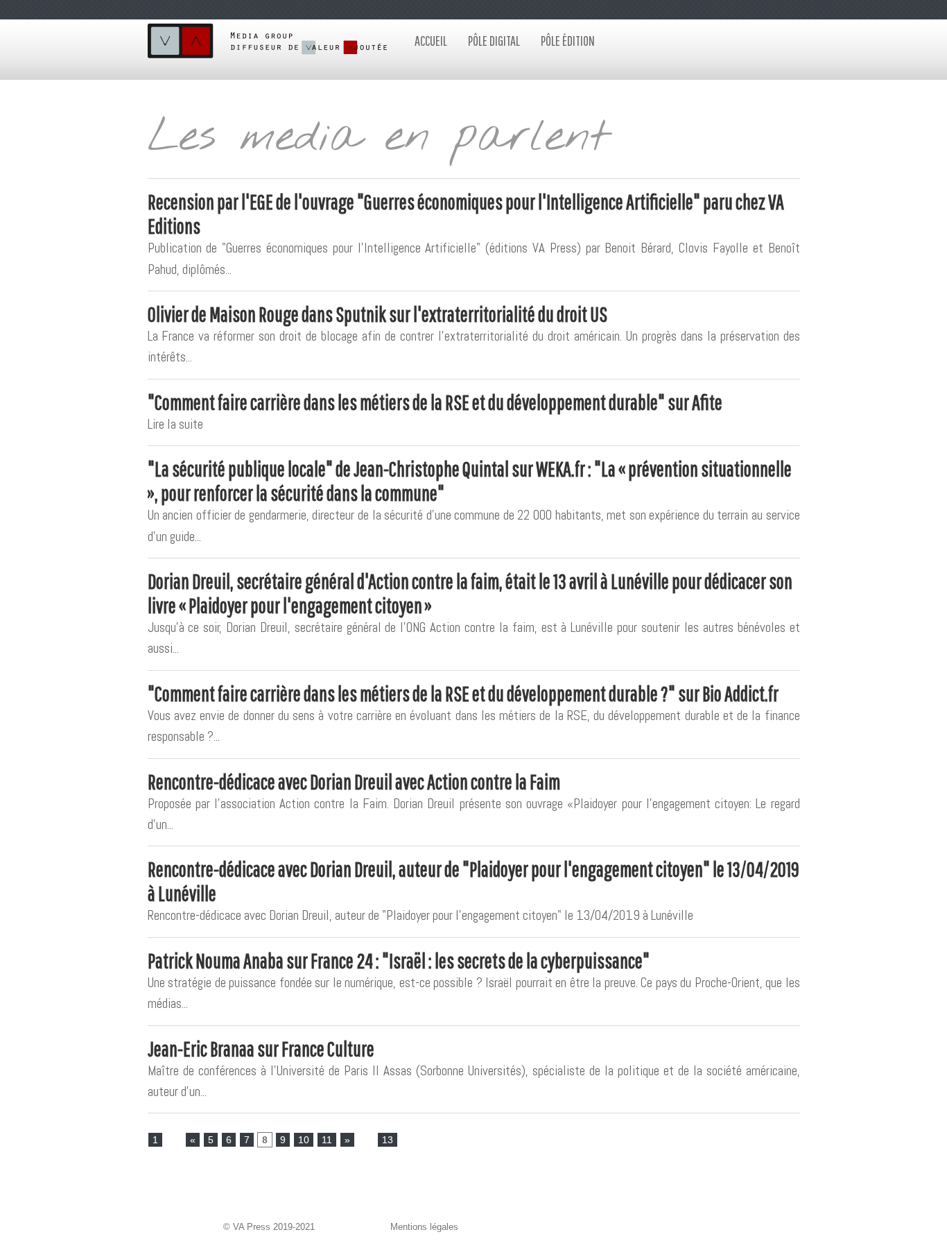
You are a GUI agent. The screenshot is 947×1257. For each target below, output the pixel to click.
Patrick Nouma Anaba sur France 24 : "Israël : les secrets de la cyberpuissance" (399, 960)
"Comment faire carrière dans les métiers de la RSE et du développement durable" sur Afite (435, 402)
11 (327, 1139)
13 (387, 1139)
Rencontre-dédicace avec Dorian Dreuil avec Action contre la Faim (354, 781)
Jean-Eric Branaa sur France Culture (261, 1048)
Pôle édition (568, 41)
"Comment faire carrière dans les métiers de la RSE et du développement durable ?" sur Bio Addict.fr (463, 693)
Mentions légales (424, 1227)
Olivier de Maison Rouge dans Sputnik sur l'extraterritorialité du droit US (377, 314)
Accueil (431, 41)
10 (303, 1139)
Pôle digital (494, 41)
